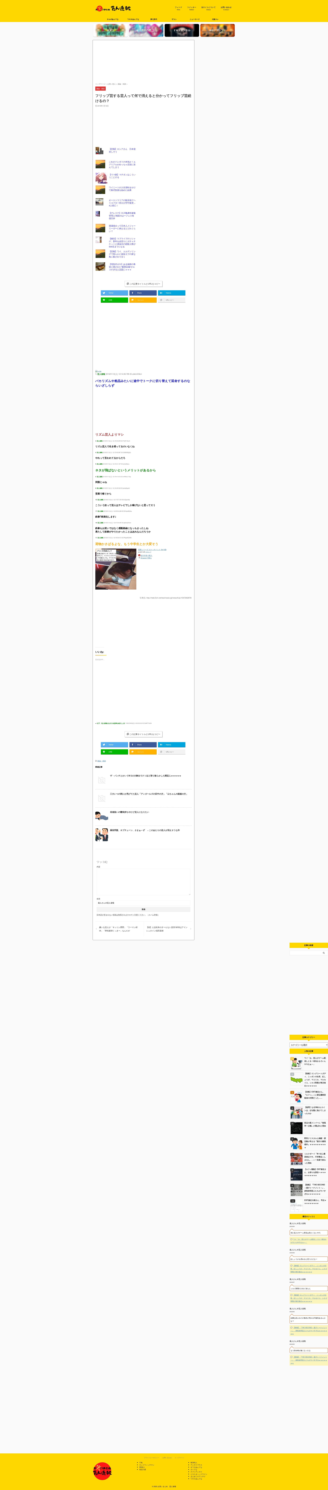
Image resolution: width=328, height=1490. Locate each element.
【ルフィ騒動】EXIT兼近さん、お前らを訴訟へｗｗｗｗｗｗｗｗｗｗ (315, 1172)
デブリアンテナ (196, 1472)
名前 (98, 898)
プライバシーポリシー (151, 1457)
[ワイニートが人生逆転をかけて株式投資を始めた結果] (102, 191)
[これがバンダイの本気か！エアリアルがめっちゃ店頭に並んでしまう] (102, 166)
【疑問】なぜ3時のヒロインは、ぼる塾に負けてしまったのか (315, 1110)
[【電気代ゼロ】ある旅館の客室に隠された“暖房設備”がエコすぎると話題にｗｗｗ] (102, 268)
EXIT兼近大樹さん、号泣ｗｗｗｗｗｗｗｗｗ (315, 1201)
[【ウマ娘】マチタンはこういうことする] (102, 179)
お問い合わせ (226, 8)
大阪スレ (215, 19)
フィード (178, 8)
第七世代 (153, 19)
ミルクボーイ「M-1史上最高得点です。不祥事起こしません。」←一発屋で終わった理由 (315, 1158)
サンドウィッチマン (146, 1465)
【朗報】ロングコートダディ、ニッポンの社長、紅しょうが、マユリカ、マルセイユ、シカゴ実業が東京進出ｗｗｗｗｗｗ (315, 1079)
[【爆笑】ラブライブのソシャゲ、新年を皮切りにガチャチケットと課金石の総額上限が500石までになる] (102, 243)
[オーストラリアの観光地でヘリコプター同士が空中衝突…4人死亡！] (102, 204)
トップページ (179, 1457)
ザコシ (174, 19)
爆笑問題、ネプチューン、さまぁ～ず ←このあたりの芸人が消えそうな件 (145, 830)
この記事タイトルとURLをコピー (144, 283)
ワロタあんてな (133, 19)
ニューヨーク (195, 19)
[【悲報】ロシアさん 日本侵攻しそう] (102, 153)
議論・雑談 (102, 761)
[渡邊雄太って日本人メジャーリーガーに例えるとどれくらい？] (102, 230)
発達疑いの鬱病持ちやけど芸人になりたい (129, 812)
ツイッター (191, 8)
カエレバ (148, 552)
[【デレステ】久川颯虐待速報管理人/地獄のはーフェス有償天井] (102, 217)
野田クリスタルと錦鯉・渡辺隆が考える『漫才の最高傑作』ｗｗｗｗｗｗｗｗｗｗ (315, 1143)
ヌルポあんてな (113, 19)
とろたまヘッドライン (199, 1474)
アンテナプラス (196, 1465)
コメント (143, 867)
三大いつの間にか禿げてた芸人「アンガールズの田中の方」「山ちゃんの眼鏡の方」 (149, 794)
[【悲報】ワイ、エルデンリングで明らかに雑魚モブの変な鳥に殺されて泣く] (102, 255)
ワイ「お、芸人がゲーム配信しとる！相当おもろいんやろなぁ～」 (315, 1061)
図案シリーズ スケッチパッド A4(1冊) (152, 549)
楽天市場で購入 (146, 555)
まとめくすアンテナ (198, 1476)
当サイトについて (208, 8)
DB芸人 (142, 1467)
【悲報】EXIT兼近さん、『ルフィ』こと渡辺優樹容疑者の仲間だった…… (315, 1094)
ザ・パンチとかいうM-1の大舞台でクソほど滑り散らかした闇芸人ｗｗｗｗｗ (145, 776)
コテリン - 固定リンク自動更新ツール (97, 149)
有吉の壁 (142, 1469)
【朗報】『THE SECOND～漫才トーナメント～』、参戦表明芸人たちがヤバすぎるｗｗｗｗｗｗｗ (315, 1189)
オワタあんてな (196, 1467)
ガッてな (194, 1469)
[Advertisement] (143, 62)
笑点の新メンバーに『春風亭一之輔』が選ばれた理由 (315, 1124)
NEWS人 (194, 1462)
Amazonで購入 (146, 558)
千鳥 (141, 1462)
